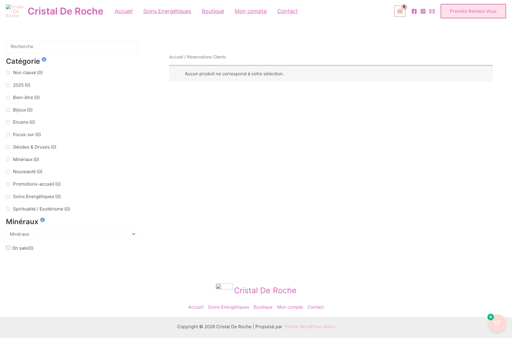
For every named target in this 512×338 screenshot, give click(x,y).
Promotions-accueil (37, 184)
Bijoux (23, 110)
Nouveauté (27, 171)
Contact (316, 307)
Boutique (263, 307)
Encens (24, 122)
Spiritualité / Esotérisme (41, 209)
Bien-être (26, 97)
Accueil (176, 57)
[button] (473, 11)
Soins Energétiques (37, 196)
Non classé (28, 72)
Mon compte (290, 307)
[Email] (432, 11)
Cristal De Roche (65, 11)
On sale (22, 248)
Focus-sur (27, 134)
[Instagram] (423, 11)
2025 (21, 85)
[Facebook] (414, 11)
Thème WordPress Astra (309, 326)
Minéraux (26, 159)
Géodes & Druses (34, 147)
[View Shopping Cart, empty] (400, 11)
